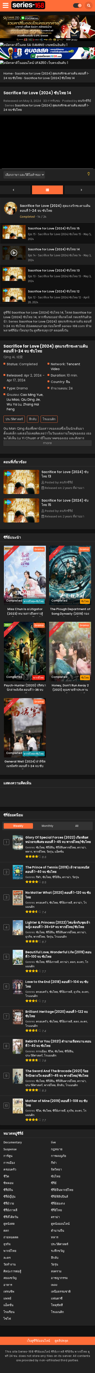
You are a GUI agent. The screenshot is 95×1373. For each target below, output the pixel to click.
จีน (68, 382)
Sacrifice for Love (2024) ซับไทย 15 (65, 502)
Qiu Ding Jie (30, 399)
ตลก (72, 962)
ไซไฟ (7, 1318)
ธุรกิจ (28, 936)
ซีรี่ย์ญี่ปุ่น (9, 1196)
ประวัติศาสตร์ (14, 419)
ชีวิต (50, 1051)
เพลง (54, 1285)
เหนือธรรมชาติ (61, 1291)
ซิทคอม (8, 1183)
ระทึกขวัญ (57, 1251)
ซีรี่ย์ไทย (56, 1210)
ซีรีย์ (53, 1183)
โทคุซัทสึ (57, 1305)
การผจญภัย (58, 1156)
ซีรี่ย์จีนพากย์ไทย (66, 847)
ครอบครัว (42, 902)
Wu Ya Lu (14, 404)
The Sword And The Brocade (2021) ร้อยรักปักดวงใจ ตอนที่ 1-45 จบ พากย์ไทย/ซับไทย (56, 1073)
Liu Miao (13, 399)
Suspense (10, 1149)
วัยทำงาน (9, 1264)
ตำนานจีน (57, 1230)
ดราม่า (81, 847)
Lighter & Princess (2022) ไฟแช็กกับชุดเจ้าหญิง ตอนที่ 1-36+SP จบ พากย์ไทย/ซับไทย (57, 924)
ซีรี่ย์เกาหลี (65, 902)
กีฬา (38, 877)
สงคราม (56, 1271)
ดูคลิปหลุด (61, 1341)
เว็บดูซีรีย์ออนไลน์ (38, 1341)
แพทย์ (7, 1298)
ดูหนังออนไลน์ (60, 1223)
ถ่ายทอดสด (10, 1237)
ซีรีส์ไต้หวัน (10, 1217)
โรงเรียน (9, 1312)
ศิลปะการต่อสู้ (12, 1271)
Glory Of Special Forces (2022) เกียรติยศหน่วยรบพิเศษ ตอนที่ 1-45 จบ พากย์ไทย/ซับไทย (58, 839)
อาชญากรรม (59, 1278)
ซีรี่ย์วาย (8, 1203)
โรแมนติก (49, 419)
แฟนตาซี (56, 1298)
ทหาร (28, 851)
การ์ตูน (7, 1156)
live (53, 1142)
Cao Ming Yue (31, 394)
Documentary (12, 1142)
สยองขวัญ (10, 1278)
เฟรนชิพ (8, 1291)
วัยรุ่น (50, 851)
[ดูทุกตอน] (47, 190)
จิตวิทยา (56, 1169)
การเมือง (41, 1051)
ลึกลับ (32, 419)
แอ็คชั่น (59, 851)
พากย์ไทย (39, 851)
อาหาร (7, 1285)
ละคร (80, 962)
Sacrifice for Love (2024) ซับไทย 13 (65, 474)
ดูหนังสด (9, 1223)
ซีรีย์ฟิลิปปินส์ (59, 1196)
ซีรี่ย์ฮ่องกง (58, 1203)
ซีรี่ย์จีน (50, 847)
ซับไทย (40, 847)
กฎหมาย (56, 1149)
